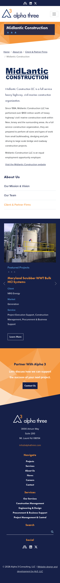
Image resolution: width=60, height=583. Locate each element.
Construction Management (30, 503)
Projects (30, 461)
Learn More (16, 336)
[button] (4, 283)
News (30, 475)
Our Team (10, 195)
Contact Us (30, 385)
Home (6, 51)
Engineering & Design (30, 508)
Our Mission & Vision (17, 186)
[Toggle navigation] (54, 14)
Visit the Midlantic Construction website (25, 164)
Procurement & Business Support (30, 512)
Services (30, 466)
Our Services (30, 498)
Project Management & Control (30, 517)
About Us (17, 51)
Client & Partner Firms (36, 51)
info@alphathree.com (30, 445)
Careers (30, 480)
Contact (30, 484)
